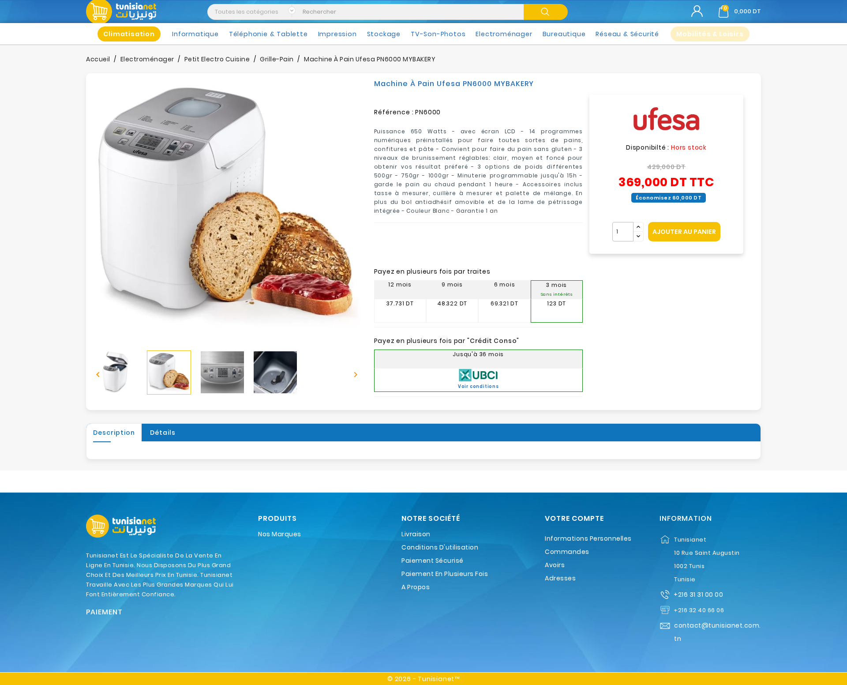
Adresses (560, 578)
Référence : (394, 112)
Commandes (567, 551)
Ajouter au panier (684, 231)
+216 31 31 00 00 (698, 594)
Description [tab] (114, 432)
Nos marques (279, 534)
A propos (415, 587)
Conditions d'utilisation (439, 547)
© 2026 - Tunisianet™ (423, 678)
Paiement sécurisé (432, 560)
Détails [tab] (163, 432)
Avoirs (555, 565)
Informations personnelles (588, 538)
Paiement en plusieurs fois (444, 573)
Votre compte (574, 519)
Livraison (416, 534)
